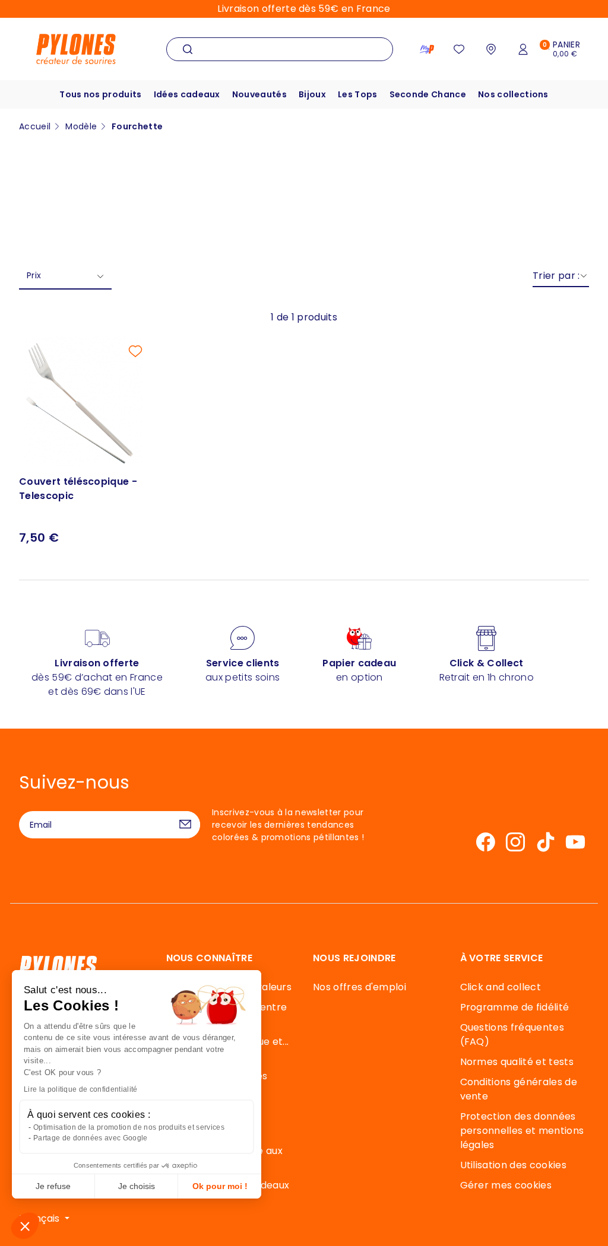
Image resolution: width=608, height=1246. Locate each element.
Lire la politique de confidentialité (81, 1089)
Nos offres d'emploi (359, 987)
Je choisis (136, 1186)
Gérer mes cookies (506, 1185)
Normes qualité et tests (517, 1062)
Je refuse (53, 1186)
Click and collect (500, 987)
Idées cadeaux (187, 94)
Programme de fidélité (514, 1007)
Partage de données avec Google (90, 1138)
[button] (25, 1226)
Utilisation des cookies (513, 1165)
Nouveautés (259, 94)
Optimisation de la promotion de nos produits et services (128, 1127)
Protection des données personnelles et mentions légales (522, 1131)
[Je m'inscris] (185, 824)
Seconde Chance (428, 94)
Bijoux (312, 94)
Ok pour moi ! (220, 1186)
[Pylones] (76, 48)
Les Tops (358, 94)
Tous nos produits (100, 94)
